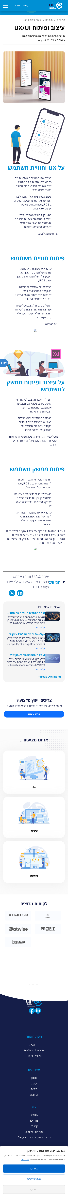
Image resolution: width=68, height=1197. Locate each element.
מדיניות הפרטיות (34, 1132)
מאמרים (48, 19)
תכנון (34, 1078)
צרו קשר (34, 1120)
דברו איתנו (34, 714)
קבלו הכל (34, 1168)
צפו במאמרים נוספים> (49, 676)
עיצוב (34, 1083)
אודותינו (34, 1115)
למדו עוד (25, 1159)
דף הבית (61, 19)
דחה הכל (34, 1189)
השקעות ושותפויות (34, 1050)
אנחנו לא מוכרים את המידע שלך (34, 1137)
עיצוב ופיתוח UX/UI (32, 19)
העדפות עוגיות (34, 1178)
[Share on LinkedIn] (20, 593)
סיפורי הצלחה (34, 1056)
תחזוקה (34, 1094)
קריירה (34, 1126)
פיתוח (34, 1089)
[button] (55, 6)
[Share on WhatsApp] (12, 593)
